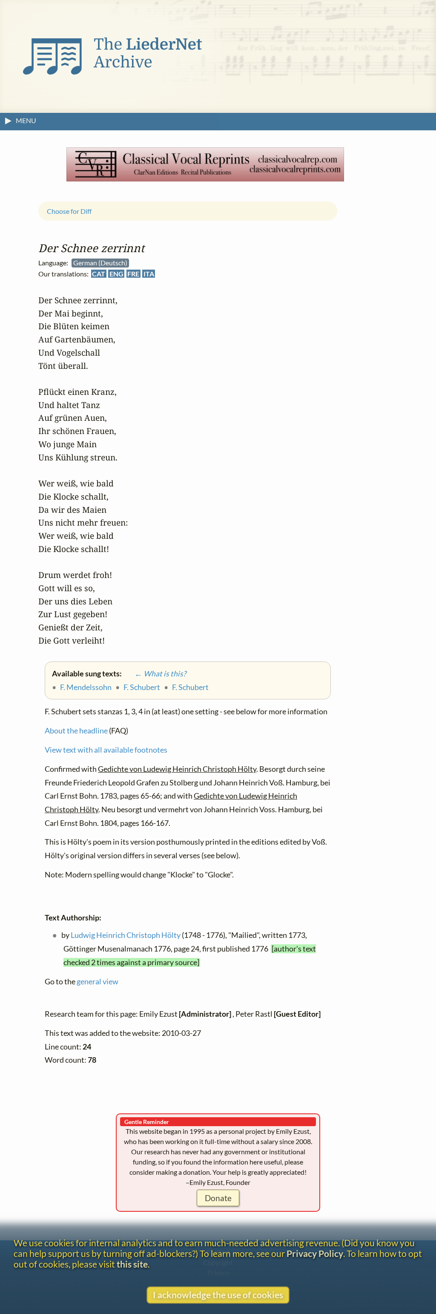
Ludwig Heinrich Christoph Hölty (126, 935)
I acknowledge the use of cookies (218, 1294)
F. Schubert (141, 686)
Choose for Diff (69, 211)
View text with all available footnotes (106, 749)
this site (132, 1264)
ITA (148, 274)
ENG (116, 274)
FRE (133, 274)
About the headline (76, 730)
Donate (218, 1198)
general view (97, 981)
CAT (98, 274)
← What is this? (154, 673)
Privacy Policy (315, 1253)
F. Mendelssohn (86, 686)
